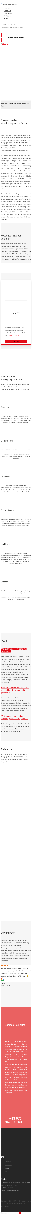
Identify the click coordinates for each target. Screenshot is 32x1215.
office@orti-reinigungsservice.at (10, 1190)
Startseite (8, 8)
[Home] (4, 44)
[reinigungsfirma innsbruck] (10, 4)
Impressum (8, 1165)
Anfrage (7, 16)
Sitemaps (7, 1172)
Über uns (7, 11)
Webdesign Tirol (5, 1206)
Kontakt (7, 18)
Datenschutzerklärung (14, 335)
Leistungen (8, 13)
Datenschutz (8, 1161)
